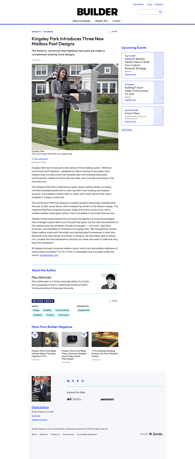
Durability (47, 310)
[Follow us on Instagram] (82, 380)
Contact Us (55, 434)
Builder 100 (101, 21)
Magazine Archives (39, 420)
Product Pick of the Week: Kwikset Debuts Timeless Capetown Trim (44, 353)
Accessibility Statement (87, 434)
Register (159, 4)
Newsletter (138, 4)
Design (36, 310)
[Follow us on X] (73, 380)
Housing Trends (62, 310)
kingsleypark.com (49, 255)
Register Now (130, 74)
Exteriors (48, 32)
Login (149, 4)
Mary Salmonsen (41, 159)
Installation (37, 315)
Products (36, 32)
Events (116, 21)
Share (114, 31)
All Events (127, 129)
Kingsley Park (38, 151)
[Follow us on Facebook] (77, 380)
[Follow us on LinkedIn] (68, 380)
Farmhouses (63, 315)
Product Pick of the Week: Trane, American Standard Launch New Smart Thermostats (74, 355)
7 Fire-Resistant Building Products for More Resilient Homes (105, 353)
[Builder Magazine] (97, 11)
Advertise (44, 434)
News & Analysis (81, 21)
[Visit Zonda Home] (151, 434)
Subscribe (36, 416)
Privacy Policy (68, 434)
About (34, 434)
